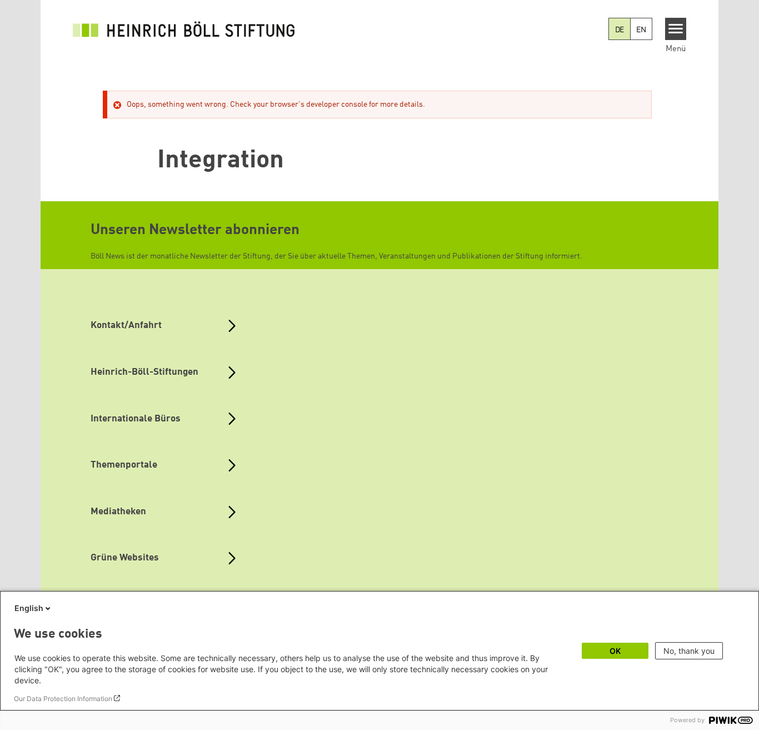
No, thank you (689, 650)
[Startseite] (184, 29)
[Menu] (676, 29)
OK (615, 650)
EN (641, 30)
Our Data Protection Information (63, 698)
